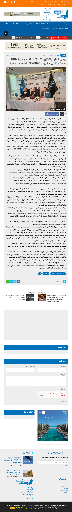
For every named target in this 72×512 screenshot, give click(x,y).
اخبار (61, 24)
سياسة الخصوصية (31, 2)
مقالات (31, 24)
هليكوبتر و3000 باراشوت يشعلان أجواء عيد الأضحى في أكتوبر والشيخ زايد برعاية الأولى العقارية (12, 459)
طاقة (6, 24)
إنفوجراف (61, 28)
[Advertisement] (36, 325)
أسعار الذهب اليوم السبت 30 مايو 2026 (33, 38)
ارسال (64, 401)
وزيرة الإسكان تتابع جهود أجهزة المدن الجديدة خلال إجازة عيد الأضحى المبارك (13, 472)
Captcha (63, 389)
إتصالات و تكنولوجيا (15, 24)
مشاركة (58, 281)
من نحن (39, 2)
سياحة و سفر (25, 24)
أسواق (66, 28)
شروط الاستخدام (64, 5)
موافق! (12, 508)
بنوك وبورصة (55, 24)
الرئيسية (66, 24)
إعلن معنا (55, 5)
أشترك (65, 465)
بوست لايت (54, 28)
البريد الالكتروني (29, 366)
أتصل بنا (30, 489)
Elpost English (40, 24)
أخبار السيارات (46, 28)
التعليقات (8, 55)
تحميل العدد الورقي (44, 5)
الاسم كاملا (62, 366)
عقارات (49, 24)
